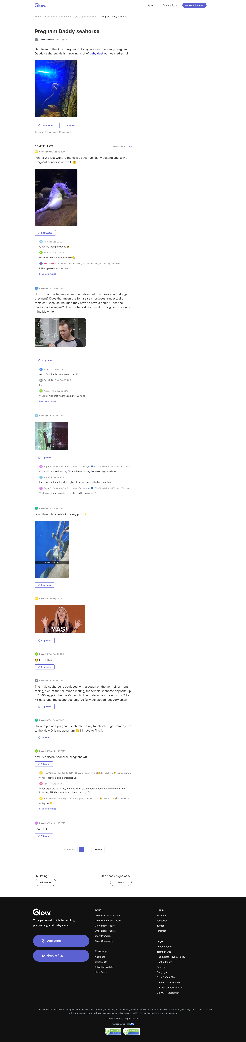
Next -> (120, 882)
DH (69, 471)
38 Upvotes (46, 233)
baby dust (96, 53)
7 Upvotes (46, 457)
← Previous (69, 849)
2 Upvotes (46, 706)
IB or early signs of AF (116, 876)
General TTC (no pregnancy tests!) (78, 16)
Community (51, 16)
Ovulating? (42, 876)
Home (38, 16)
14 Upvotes (46, 360)
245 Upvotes (47, 125)
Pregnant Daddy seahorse (114, 16)
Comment (70, 125)
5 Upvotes (46, 640)
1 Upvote (45, 737)
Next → (98, 849)
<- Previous (45, 882)
